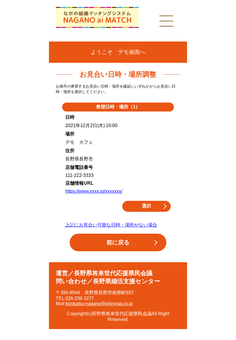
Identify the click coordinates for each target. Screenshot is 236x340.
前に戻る (118, 242)
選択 (146, 205)
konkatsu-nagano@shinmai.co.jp (99, 303)
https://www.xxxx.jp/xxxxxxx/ (93, 191)
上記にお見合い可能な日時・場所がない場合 (111, 224)
